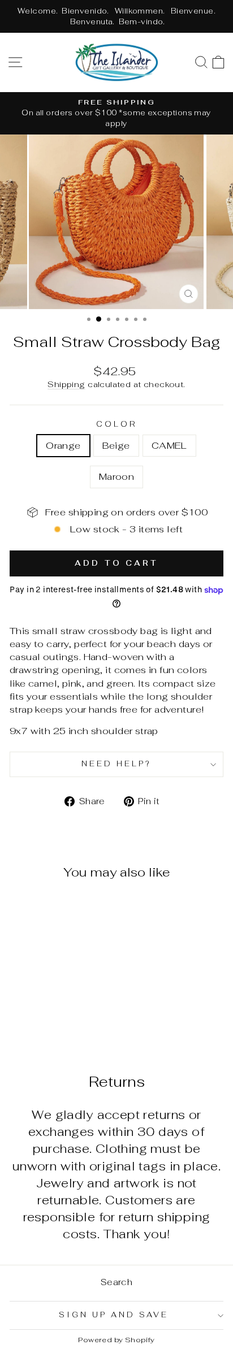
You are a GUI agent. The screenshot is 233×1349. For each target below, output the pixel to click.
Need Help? (116, 764)
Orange (63, 445)
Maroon (116, 476)
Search (116, 1282)
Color (116, 424)
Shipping (66, 384)
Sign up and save (114, 1315)
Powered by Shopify (116, 1339)
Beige (116, 445)
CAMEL (169, 445)
